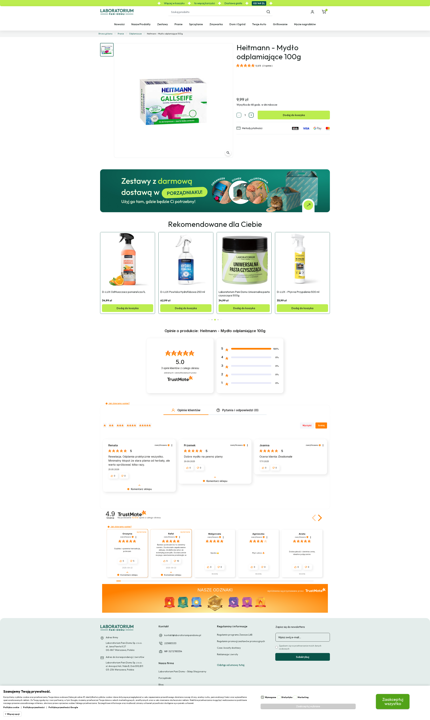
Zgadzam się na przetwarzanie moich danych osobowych (300, 647)
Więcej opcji (13, 714)
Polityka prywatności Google (63, 707)
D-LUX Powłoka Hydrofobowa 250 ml (124, 292)
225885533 (170, 643)
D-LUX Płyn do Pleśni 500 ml (294, 292)
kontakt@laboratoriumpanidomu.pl (182, 635)
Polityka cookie (11, 707)
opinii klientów (180, 368)
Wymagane (270, 697)
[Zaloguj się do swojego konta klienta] (313, 12)
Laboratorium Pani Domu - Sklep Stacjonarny (182, 671)
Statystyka (286, 697)
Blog (161, 684)
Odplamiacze (135, 33)
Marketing (303, 697)
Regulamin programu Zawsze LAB (234, 634)
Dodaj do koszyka (294, 115)
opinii (146, 517)
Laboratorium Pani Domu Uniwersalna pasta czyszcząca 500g (185, 293)
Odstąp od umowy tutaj (230, 665)
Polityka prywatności (34, 707)
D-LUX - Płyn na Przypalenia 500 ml (240, 292)
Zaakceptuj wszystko (392, 701)
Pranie (121, 33)
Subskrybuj (302, 657)
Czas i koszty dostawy (229, 647)
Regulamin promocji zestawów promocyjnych (241, 641)
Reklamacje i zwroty (227, 654)
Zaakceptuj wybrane (308, 706)
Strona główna (105, 33)
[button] (324, 12)
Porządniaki (165, 678)
